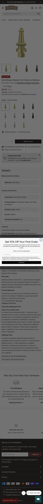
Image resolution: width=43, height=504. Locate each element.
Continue (21, 262)
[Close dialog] (41, 239)
